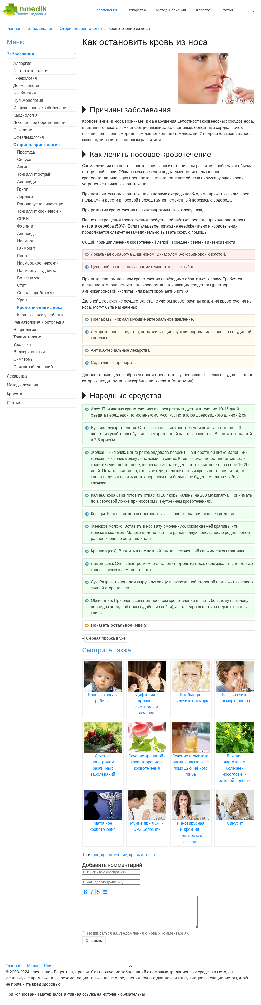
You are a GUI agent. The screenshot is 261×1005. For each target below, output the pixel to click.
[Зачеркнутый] (98, 892)
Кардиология (25, 115)
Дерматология (27, 85)
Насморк (25, 241)
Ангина (24, 167)
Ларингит (26, 196)
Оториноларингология (36, 145)
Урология (22, 344)
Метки (32, 966)
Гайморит (26, 248)
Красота (203, 10)
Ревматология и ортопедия (39, 322)
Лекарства (136, 10)
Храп (22, 300)
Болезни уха (29, 278)
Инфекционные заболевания (41, 108)
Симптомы (23, 359)
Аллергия (22, 63)
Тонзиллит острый (34, 174)
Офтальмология (28, 137)
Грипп (22, 189)
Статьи (226, 10)
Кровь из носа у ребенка (40, 315)
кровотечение (114, 854)
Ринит (23, 256)
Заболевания (105, 10)
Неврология (24, 330)
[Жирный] (85, 892)
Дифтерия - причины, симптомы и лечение (146, 704)
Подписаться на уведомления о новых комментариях (138, 933)
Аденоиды (27, 233)
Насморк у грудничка (36, 270)
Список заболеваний (33, 367)
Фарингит (26, 226)
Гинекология (25, 78)
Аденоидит (27, 182)
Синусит (25, 159)
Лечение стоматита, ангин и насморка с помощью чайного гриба (191, 765)
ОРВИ (23, 219)
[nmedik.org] (26, 8)
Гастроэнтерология (31, 71)
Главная (13, 966)
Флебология (24, 93)
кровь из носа (142, 854)
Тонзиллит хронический (39, 211)
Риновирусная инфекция (40, 204)
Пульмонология (28, 100)
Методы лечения (171, 10)
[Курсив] (92, 892)
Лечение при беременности (39, 122)
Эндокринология (29, 352)
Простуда (26, 152)
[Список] (105, 892)
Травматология (27, 337)
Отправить (94, 940)
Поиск (49, 966)
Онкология (23, 130)
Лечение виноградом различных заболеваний (102, 765)
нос (96, 854)
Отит (21, 285)
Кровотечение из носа (39, 307)
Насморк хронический (38, 263)
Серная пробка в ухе (106, 638)
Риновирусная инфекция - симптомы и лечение (190, 832)
